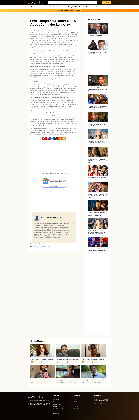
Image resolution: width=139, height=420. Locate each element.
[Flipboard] (48, 138)
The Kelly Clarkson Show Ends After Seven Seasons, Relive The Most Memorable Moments (97, 232)
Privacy (75, 399)
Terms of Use (76, 404)
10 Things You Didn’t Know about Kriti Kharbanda (45, 359)
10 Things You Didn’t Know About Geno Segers (70, 380)
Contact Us (76, 408)
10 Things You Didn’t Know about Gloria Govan (95, 359)
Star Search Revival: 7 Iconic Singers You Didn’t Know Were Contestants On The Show (96, 142)
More (104, 7)
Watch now (78, 10)
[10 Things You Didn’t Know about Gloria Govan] (93, 350)
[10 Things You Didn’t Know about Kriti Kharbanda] (42, 350)
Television (34, 7)
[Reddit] (60, 138)
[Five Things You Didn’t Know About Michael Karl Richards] (93, 371)
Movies (43, 7)
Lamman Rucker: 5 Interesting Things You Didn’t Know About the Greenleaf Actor (97, 89)
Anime (63, 7)
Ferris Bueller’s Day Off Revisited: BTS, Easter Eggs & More (97, 178)
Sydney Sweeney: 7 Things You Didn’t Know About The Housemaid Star (97, 161)
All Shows (97, 7)
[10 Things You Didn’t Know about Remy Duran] (42, 371)
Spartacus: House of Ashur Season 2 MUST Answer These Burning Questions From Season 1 (97, 214)
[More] (64, 138)
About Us (75, 406)
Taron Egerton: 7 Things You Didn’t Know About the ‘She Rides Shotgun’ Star (97, 107)
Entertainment (53, 7)
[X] (56, 138)
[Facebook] (52, 138)
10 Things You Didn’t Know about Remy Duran (44, 380)
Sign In (107, 2)
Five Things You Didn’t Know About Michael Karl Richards (98, 380)
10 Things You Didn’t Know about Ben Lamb (69, 359)
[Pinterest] (44, 138)
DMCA (75, 401)
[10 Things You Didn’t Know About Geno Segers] (68, 371)
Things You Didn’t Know (75, 7)
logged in (38, 246)
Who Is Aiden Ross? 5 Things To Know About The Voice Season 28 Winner (97, 250)
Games (88, 7)
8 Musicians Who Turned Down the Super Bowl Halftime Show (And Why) (97, 196)
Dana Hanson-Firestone (38, 28)
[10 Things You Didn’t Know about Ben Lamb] (68, 350)
